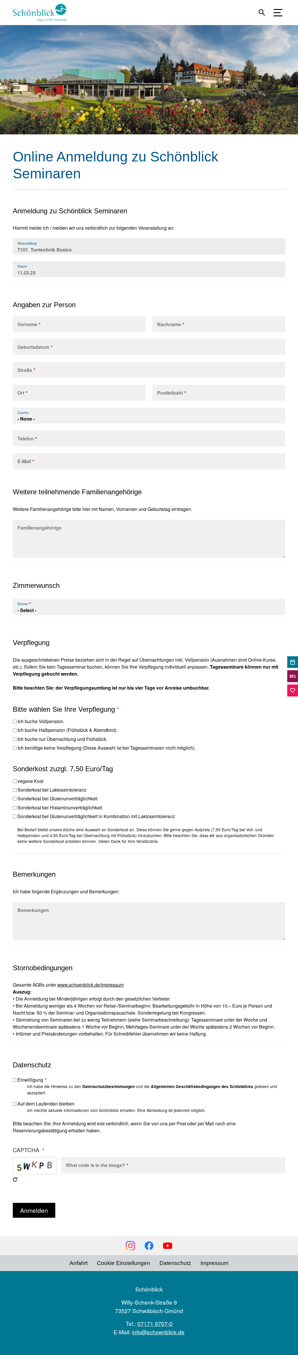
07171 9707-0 (155, 1323)
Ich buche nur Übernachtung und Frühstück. (62, 739)
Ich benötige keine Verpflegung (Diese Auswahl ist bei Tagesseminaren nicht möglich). (106, 747)
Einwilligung (30, 1079)
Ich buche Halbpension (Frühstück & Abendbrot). (67, 730)
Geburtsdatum (33, 347)
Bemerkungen (33, 910)
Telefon (25, 438)
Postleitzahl (170, 392)
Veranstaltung (27, 243)
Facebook (149, 1245)
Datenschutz (175, 1263)
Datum (22, 266)
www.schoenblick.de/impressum (90, 984)
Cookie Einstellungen (123, 1263)
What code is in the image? (95, 1165)
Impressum (214, 1263)
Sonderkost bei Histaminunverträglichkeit (59, 807)
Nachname (169, 324)
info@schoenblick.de (158, 1332)
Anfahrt (79, 1263)
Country (23, 412)
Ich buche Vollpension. (40, 721)
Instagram (130, 1245)
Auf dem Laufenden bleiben (45, 1103)
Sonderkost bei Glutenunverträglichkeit (57, 798)
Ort (20, 392)
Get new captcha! (15, 1179)
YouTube (167, 1245)
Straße (24, 370)
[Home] (42, 12)
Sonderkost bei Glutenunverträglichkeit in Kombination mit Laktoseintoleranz (96, 816)
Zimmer (22, 603)
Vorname (27, 324)
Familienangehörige (39, 527)
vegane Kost (30, 781)
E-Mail (24, 461)
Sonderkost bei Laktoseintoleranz (51, 789)
